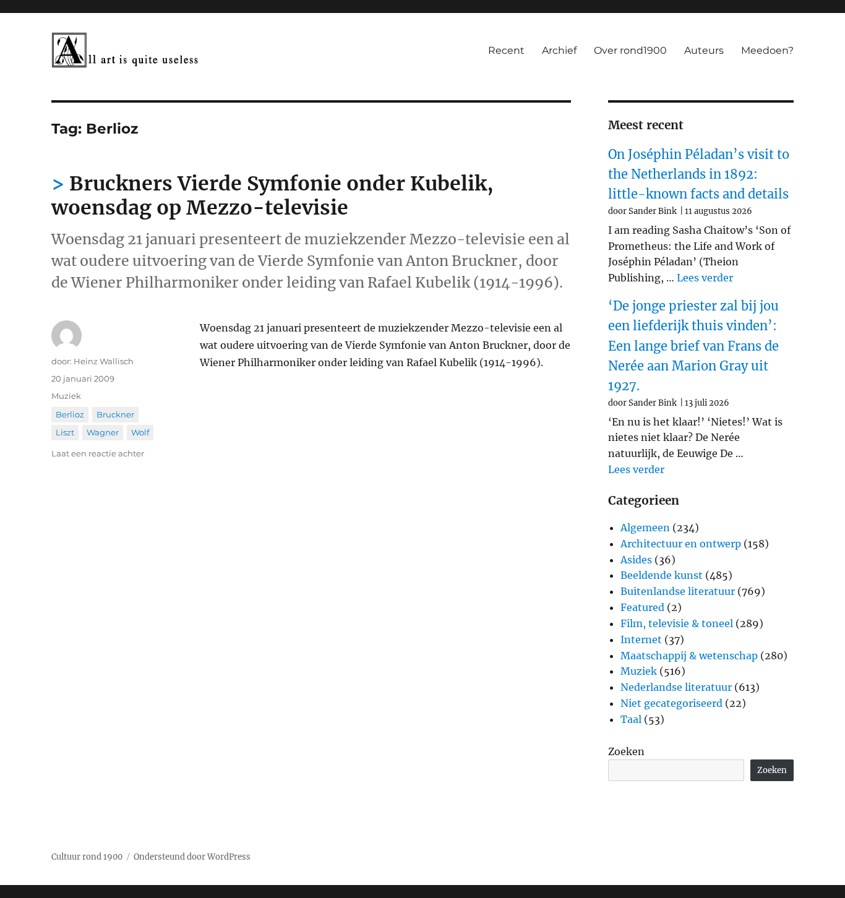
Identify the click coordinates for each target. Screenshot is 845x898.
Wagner (103, 432)
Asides (636, 560)
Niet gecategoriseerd (671, 703)
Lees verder (705, 278)
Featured (642, 607)
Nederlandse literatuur (676, 687)
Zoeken (626, 751)
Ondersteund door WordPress (192, 857)
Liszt (65, 432)
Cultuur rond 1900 (86, 857)
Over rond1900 (630, 50)
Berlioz (70, 414)
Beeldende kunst (661, 575)
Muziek (66, 396)
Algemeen (645, 527)
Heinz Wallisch (104, 361)
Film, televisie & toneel (676, 623)
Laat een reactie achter (97, 453)
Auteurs (704, 50)
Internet (641, 639)
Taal (630, 719)
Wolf (140, 432)
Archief (559, 50)
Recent (506, 50)
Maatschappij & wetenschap (689, 655)
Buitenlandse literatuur (677, 591)
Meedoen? (767, 50)
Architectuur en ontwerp (680, 543)
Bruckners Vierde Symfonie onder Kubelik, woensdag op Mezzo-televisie (272, 195)
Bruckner (115, 414)
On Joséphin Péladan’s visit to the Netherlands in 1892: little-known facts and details (698, 174)
